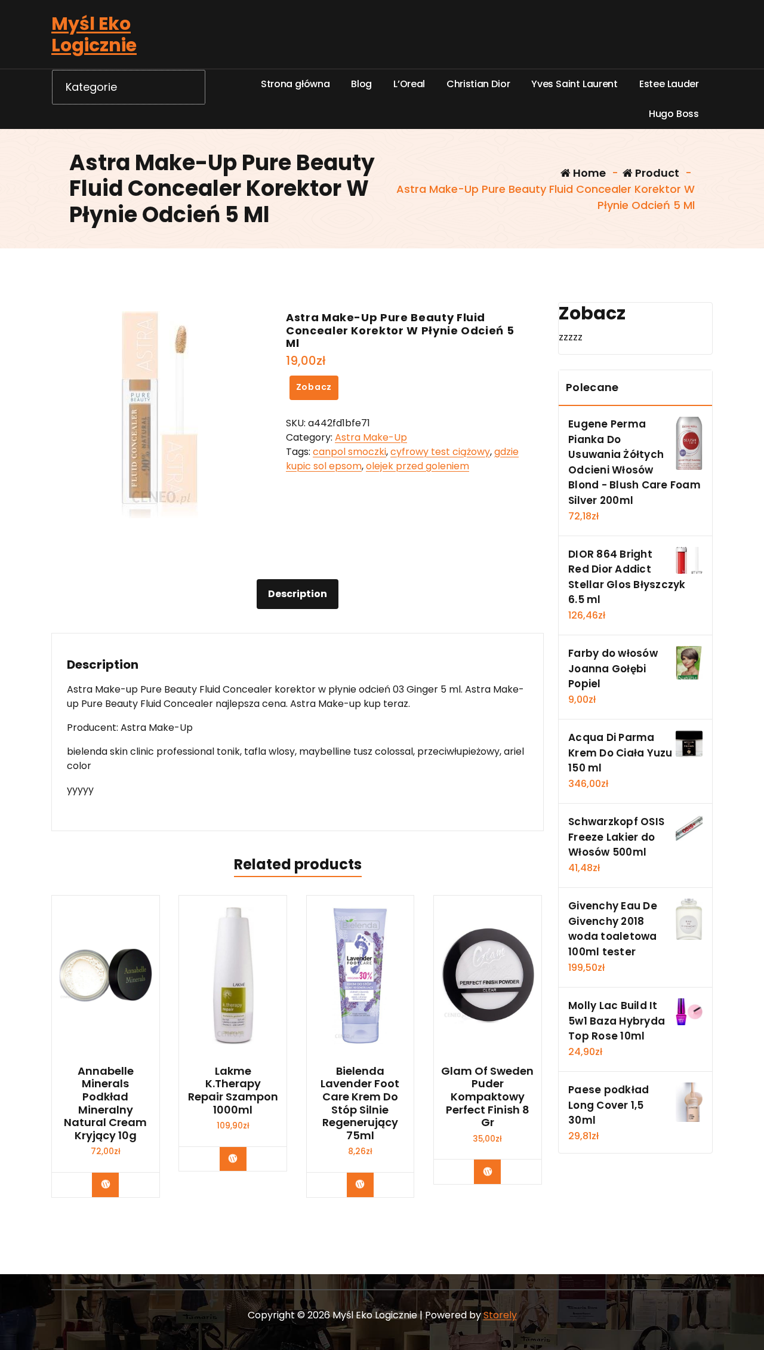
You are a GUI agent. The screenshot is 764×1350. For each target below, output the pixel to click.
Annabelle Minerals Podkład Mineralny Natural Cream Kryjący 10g (105, 1103)
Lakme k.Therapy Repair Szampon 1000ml (233, 1090)
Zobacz (314, 387)
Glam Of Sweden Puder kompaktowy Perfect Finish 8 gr (487, 1097)
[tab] (297, 594)
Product (656, 172)
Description (297, 594)
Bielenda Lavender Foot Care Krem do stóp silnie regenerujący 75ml (360, 1103)
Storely (500, 1315)
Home (588, 172)
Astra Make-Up (371, 437)
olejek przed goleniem (417, 466)
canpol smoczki (349, 452)
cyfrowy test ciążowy (440, 452)
